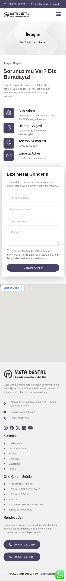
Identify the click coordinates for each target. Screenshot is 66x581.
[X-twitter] (18, 428)
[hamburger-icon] (58, 14)
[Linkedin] (24, 428)
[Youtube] (30, 428)
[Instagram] (6, 428)
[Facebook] (12, 428)
